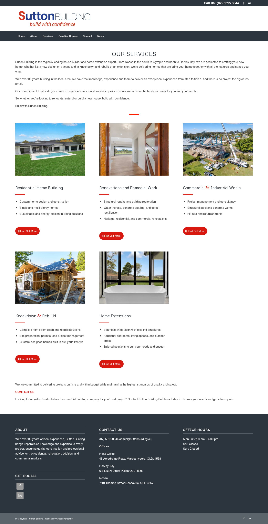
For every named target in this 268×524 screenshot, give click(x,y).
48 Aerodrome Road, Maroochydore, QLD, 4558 (130, 458)
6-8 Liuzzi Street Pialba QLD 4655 (121, 470)
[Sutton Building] (53, 18)
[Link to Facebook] (244, 3)
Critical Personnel (64, 518)
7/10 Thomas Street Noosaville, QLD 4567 (126, 483)
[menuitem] (21, 36)
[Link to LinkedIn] (250, 3)
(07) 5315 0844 (228, 3)
